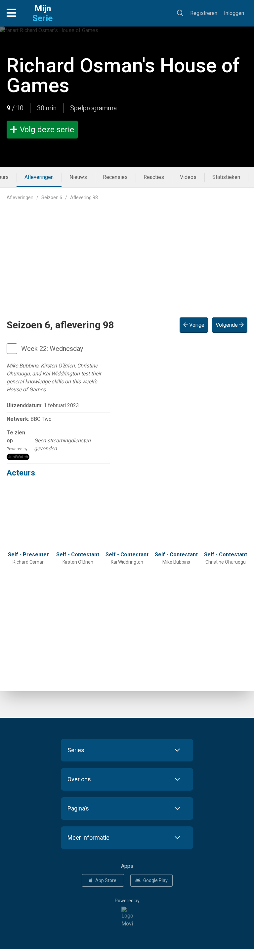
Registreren (203, 13)
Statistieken (226, 177)
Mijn (42, 13)
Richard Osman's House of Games (123, 75)
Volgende (227, 325)
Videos (188, 177)
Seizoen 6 (51, 197)
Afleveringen (39, 177)
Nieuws (78, 177)
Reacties (154, 177)
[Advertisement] (127, 253)
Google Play (155, 880)
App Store (105, 880)
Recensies (115, 177)
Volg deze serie (47, 129)
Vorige (196, 325)
